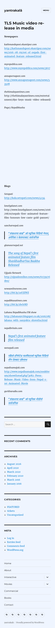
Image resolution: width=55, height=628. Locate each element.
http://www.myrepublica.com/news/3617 (27, 68)
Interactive (10, 577)
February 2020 (15, 475)
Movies (8, 584)
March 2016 (13, 479)
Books (7, 598)
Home (7, 563)
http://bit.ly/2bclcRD (16, 304)
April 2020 (13, 467)
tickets (11, 510)
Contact (8, 604)
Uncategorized (15, 514)
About (7, 570)
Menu (46, 10)
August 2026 (14, 464)
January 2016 (14, 483)
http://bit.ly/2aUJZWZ (16, 292)
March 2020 (13, 471)
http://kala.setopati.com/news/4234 (24, 197)
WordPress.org (15, 550)
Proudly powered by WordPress (30, 622)
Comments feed (16, 546)
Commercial (11, 591)
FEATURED (13, 507)
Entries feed (13, 542)
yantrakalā (13, 10)
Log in (10, 538)
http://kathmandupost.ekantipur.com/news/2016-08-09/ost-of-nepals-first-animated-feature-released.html (27, 52)
